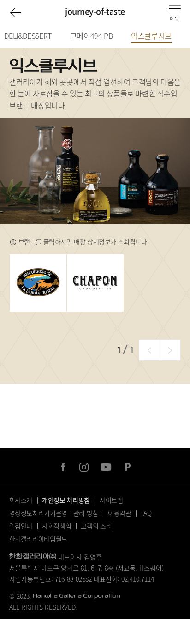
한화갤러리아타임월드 (38, 538)
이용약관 (119, 512)
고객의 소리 (96, 525)
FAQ (146, 512)
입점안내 (21, 525)
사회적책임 (56, 525)
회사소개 (21, 500)
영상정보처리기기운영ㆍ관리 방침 (53, 512)
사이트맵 (111, 500)
